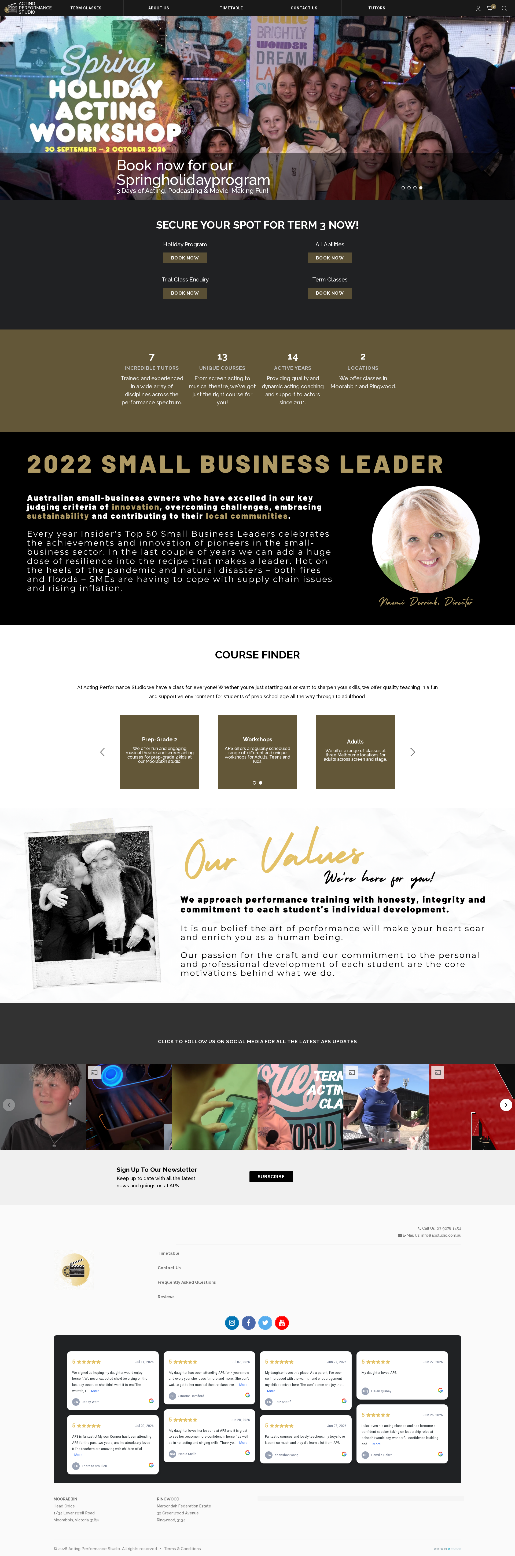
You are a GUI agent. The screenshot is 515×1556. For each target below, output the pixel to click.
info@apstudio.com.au (441, 1235)
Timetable (232, 8)
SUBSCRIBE (271, 1176)
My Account (478, 8)
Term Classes (86, 8)
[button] (43, 1107)
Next (412, 752)
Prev (102, 752)
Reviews (166, 1296)
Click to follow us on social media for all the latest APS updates (257, 1041)
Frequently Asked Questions (187, 1282)
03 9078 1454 (449, 1228)
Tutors (377, 8)
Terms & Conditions (182, 1548)
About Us (159, 8)
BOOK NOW (185, 258)
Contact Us (305, 8)
